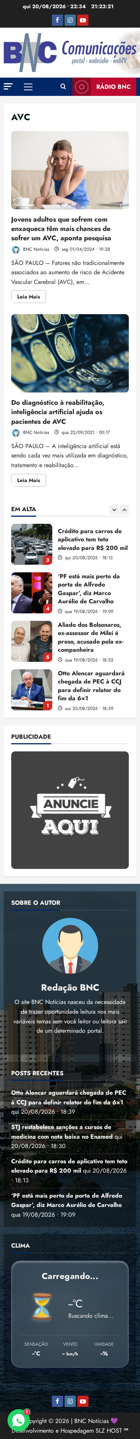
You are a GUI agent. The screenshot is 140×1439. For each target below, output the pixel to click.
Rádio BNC (113, 86)
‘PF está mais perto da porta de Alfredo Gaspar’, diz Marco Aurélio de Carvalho (31, 592)
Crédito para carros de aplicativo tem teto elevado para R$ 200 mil (31, 544)
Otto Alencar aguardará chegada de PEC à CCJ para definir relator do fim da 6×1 (31, 689)
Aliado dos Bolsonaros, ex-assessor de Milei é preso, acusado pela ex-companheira (31, 641)
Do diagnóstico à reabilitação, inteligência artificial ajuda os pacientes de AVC (70, 353)
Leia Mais (31, 298)
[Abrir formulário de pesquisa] (63, 87)
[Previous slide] (114, 509)
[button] (8, 86)
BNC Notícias (35, 249)
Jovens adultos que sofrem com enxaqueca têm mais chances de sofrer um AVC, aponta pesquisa (70, 170)
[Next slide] (124, 509)
